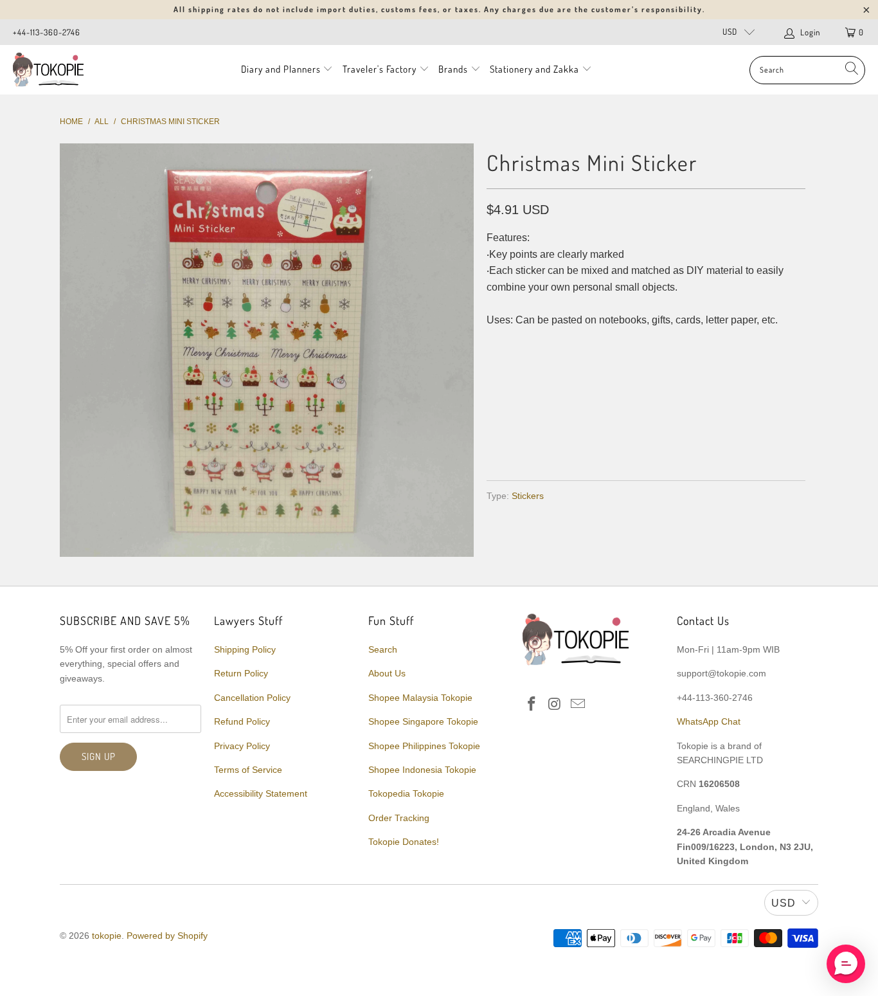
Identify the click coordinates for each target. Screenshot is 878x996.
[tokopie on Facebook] (532, 704)
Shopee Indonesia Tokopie (422, 770)
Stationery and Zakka (534, 69)
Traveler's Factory (381, 69)
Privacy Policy (242, 746)
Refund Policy (242, 721)
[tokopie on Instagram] (555, 704)
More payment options (723, 440)
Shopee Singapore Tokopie (423, 721)
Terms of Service (248, 770)
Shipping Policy (245, 649)
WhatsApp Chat (708, 721)
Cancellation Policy (252, 698)
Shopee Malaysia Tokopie (420, 698)
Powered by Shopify (167, 935)
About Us (387, 673)
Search (382, 649)
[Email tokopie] (577, 704)
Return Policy (241, 673)
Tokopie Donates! (403, 842)
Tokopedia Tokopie (406, 793)
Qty (495, 346)
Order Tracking (398, 818)
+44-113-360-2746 (46, 32)
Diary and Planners (281, 69)
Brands (453, 69)
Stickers (528, 496)
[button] (846, 964)
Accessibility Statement (260, 793)
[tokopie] (48, 69)
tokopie (106, 935)
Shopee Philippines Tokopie (424, 746)
